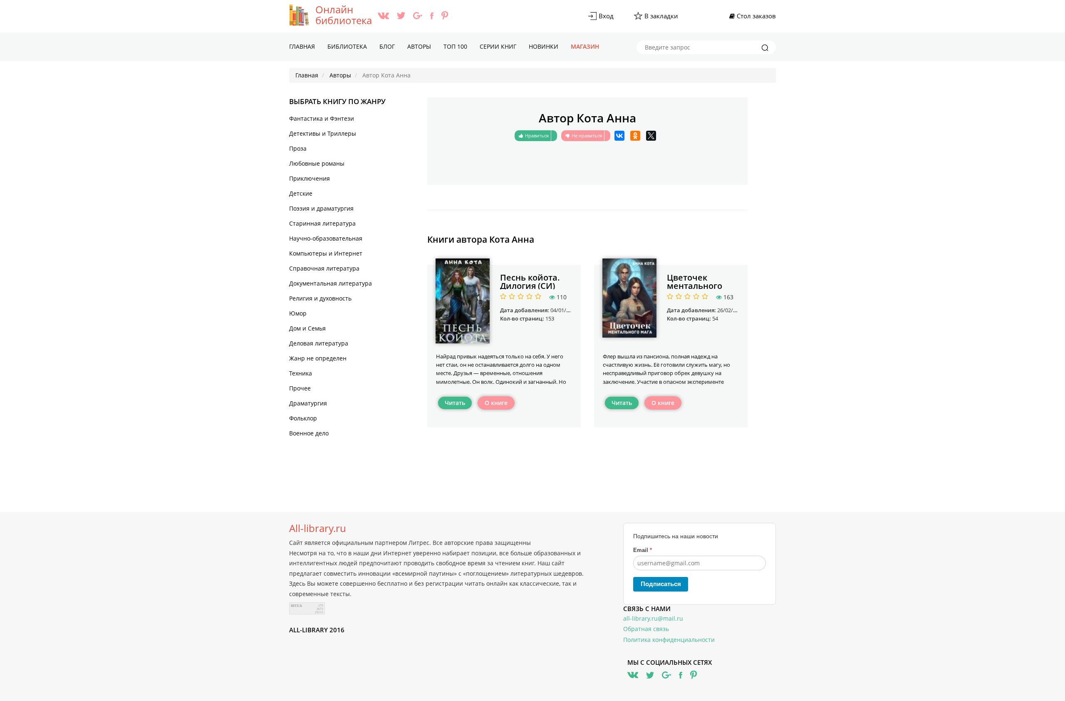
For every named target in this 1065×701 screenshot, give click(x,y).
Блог (387, 46)
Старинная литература (322, 223)
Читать (455, 403)
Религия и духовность (320, 298)
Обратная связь (646, 629)
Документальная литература (330, 283)
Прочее (300, 388)
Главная (302, 46)
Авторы (419, 46)
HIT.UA (296, 606)
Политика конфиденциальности (669, 640)
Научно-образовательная (325, 238)
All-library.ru (317, 528)
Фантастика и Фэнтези (321, 118)
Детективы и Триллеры (322, 133)
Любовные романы (316, 163)
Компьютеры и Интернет (325, 253)
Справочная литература (324, 268)
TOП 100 (455, 46)
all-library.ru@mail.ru (653, 618)
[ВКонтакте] (619, 136)
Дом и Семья (307, 328)
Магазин (585, 46)
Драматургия (308, 403)
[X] (651, 136)
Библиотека (347, 46)
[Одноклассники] (635, 136)
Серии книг (498, 46)
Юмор (298, 313)
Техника (300, 373)
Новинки (543, 46)
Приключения (309, 178)
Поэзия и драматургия (321, 208)
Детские (300, 193)
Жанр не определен (318, 358)
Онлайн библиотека (343, 15)
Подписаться (661, 583)
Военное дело (309, 433)
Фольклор (303, 418)
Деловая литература (318, 343)
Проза (298, 148)
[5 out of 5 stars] (536, 296)
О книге (496, 403)
